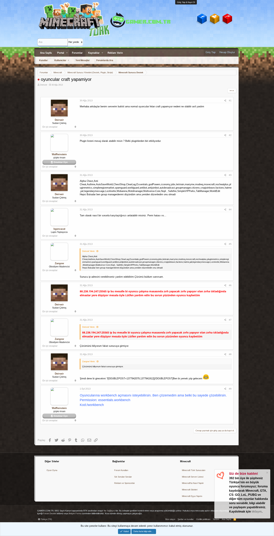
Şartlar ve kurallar (186, 519)
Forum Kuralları (121, 470)
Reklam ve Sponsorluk (124, 483)
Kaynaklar (94, 52)
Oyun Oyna (52, 470)
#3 (230, 175)
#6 (230, 285)
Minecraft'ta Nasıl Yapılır (193, 483)
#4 (230, 209)
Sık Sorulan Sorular (123, 477)
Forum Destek (49, 513)
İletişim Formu (75, 513)
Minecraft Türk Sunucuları (193, 470)
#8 (230, 354)
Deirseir (43, 85)
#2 (230, 135)
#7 (230, 320)
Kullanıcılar (60, 60)
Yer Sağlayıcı (109, 511)
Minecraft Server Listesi (192, 477)
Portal (60, 52)
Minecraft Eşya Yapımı (192, 496)
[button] (66, 53)
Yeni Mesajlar (82, 60)
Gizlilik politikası (203, 519)
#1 (230, 100)
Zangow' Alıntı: (88, 361)
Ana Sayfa (46, 52)
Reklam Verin (115, 52)
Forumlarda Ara (104, 60)
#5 (230, 244)
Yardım (216, 519)
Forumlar (77, 52)
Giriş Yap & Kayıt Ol (186, 2)
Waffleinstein (59, 154)
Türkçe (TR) (46, 519)
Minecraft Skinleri (189, 489)
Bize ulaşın (170, 519)
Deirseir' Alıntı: (88, 251)
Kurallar (43, 60)
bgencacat (59, 228)
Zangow (59, 263)
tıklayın (257, 511)
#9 (230, 389)
